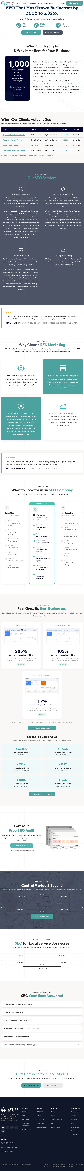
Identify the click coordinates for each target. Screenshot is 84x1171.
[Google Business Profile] (3, 1127)
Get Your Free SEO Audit (41, 728)
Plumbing (62, 956)
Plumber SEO (40, 1115)
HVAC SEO (39, 1112)
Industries (25, 3)
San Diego (21, 909)
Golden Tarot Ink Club (11, 145)
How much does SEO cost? (13, 1012)
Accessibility (79, 1164)
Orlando (21, 896)
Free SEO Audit (30, 32)
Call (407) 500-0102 (52, 32)
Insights (40, 3)
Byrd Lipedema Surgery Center (14, 135)
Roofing (63, 962)
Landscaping (42, 969)
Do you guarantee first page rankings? (17, 1020)
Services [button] (18, 3)
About (57, 3)
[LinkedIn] (16, 1127)
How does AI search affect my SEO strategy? (20, 1045)
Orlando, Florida (8, 1151)
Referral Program (56, 1127)
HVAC (21, 956)
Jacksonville (21, 903)
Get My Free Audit (21, 845)
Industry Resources (56, 1119)
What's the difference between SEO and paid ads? (22, 1028)
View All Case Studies (41, 794)
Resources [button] (33, 3)
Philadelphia (63, 909)
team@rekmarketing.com (11, 1147)
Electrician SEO (40, 1123)
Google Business (27, 1129)
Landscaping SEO (41, 1127)
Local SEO (25, 1115)
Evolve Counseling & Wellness (14, 150)
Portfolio (51, 3)
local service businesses (68, 379)
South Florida (63, 903)
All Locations (74, 1112)
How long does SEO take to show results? (18, 1004)
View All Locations (42, 916)
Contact (63, 3)
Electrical (21, 962)
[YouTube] (3, 1131)
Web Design (25, 1119)
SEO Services (26, 1112)
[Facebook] (7, 1127)
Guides (53, 1112)
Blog (52, 1123)
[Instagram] (12, 1127)
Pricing (46, 3)
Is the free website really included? (16, 1037)
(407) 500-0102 (8, 1143)
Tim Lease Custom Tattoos (12, 140)
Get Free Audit (52, 1085)
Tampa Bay (63, 896)
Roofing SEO (40, 1119)
